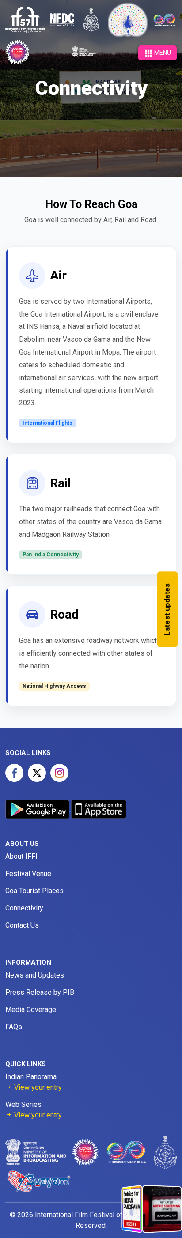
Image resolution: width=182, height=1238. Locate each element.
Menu (162, 52)
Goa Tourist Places (34, 891)
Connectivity (24, 908)
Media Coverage (30, 1009)
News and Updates (34, 975)
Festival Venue (28, 873)
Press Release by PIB (39, 992)
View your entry (37, 1087)
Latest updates (167, 609)
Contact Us (22, 925)
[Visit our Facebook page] (14, 773)
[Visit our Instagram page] (59, 773)
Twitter (37, 773)
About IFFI (21, 856)
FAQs (13, 1027)
